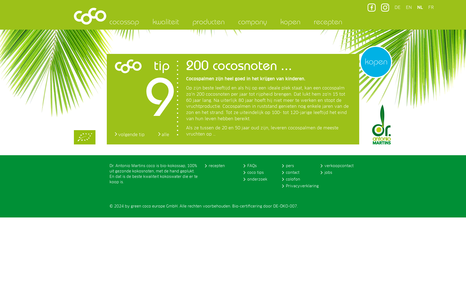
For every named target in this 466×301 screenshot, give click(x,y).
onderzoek (257, 179)
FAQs (252, 166)
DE (397, 7)
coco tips (255, 173)
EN (409, 7)
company (252, 21)
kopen (290, 21)
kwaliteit (166, 21)
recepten (328, 21)
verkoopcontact (339, 166)
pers (290, 166)
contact (292, 173)
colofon (293, 179)
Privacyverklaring (302, 186)
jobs (328, 173)
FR (431, 7)
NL (420, 7)
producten (209, 21)
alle (165, 135)
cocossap (124, 21)
